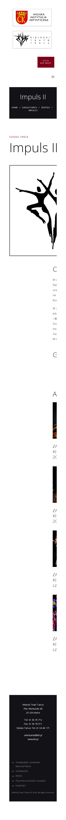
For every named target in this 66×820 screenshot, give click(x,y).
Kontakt (21, 785)
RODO (19, 775)
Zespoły (45, 107)
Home (15, 107)
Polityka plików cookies (31, 780)
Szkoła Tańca (29, 107)
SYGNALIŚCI (22, 771)
